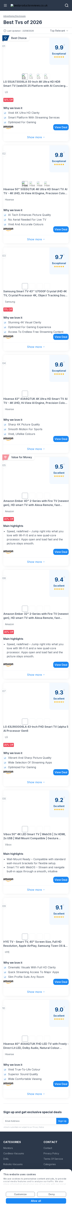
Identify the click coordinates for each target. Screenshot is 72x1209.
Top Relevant (57, 30)
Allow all (36, 1200)
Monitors (8, 1148)
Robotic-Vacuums (13, 1164)
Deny (52, 1194)
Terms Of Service (53, 1158)
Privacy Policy (51, 1153)
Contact (48, 1148)
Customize (20, 1194)
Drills (6, 1158)
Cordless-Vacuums (13, 1153)
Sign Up (62, 1121)
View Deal (61, 127)
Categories (50, 1164)
